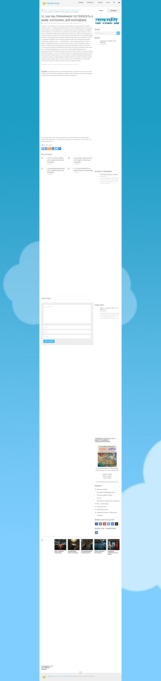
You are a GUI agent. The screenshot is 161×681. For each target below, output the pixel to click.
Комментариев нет (76, 23)
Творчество (100, 515)
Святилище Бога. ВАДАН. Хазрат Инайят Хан (108, 41)
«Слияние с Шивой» (107, 474)
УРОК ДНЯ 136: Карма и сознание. (109, 174)
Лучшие (101, 10)
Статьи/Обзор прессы (102, 509)
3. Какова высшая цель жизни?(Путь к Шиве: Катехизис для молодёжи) (56, 170)
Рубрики (90, 2)
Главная (80, 2)
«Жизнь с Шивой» (107, 476)
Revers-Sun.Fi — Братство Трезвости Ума (60, 676)
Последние (113, 10)
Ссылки (100, 2)
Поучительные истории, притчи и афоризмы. (108, 501)
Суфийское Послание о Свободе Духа (107, 512)
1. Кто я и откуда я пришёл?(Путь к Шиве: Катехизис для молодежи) (55, 160)
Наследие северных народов (104, 495)
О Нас (108, 2)
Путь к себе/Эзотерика (103, 504)
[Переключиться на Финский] (114, 3)
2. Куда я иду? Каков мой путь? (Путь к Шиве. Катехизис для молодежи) (83, 160)
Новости (99, 498)
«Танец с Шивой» (107, 478)
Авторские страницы (102, 489)
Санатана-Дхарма (101, 506)
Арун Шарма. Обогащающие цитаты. (106, 492)
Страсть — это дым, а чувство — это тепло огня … (109, 308)
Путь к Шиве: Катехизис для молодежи (60, 23)
